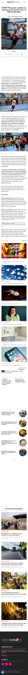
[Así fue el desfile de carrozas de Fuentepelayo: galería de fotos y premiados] (23, 423)
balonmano (7, 371)
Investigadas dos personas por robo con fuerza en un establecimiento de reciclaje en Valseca (9, 442)
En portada (4, 590)
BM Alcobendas (14, 371)
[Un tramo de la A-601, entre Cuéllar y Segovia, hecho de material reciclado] (23, 413)
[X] (10, 664)
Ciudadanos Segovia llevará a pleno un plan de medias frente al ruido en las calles (9, 433)
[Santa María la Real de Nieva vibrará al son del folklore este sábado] (23, 452)
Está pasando (4, 531)
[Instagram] (6, 664)
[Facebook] (2, 664)
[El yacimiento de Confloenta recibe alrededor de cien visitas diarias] (14, 521)
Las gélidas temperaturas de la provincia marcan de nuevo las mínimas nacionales (6, 381)
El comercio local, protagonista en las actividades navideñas (20, 380)
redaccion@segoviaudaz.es (12, 655)
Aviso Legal (3, 668)
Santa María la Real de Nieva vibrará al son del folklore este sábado (8, 452)
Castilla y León (5, 561)
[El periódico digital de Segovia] (14, 2)
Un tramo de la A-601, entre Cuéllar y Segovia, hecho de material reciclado (8, 413)
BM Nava (21, 371)
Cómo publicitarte (5, 656)
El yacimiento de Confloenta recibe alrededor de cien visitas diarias (11, 534)
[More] (21, 54)
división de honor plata (7, 372)
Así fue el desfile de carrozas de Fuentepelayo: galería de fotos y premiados (9, 423)
